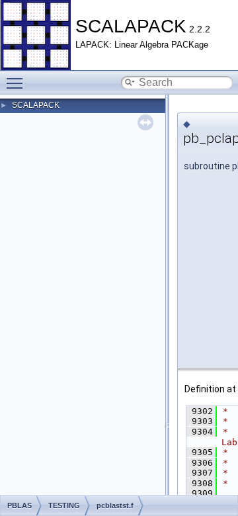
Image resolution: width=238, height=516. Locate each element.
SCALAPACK (36, 105)
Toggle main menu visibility (17, 83)
